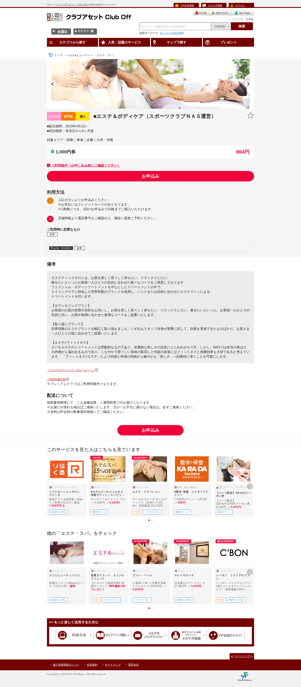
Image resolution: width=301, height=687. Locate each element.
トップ (58, 55)
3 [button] (151, 107)
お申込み (150, 176)
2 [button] (146, 107)
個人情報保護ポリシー (66, 664)
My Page (243, 12)
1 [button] (142, 107)
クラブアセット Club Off (72, 4)
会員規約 (92, 664)
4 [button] (155, 107)
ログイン (240, 5)
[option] (84, 84)
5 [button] (160, 107)
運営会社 (133, 664)
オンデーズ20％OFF (172, 33)
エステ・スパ (105, 55)
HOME (201, 12)
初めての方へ (220, 12)
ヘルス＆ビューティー (79, 55)
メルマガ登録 (215, 5)
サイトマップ (113, 664)
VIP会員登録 (187, 5)
